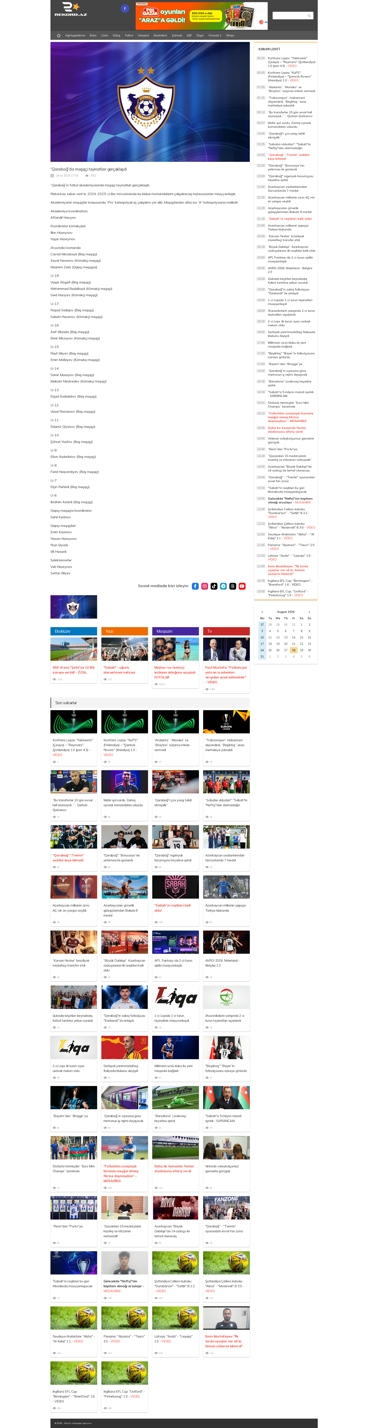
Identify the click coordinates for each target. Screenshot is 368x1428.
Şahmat (177, 35)
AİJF (189, 35)
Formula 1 (215, 35)
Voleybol (143, 35)
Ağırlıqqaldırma (75, 35)
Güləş (116, 35)
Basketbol (160, 35)
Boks (93, 35)
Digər (200, 35)
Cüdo (104, 35)
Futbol (129, 35)
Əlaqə (230, 35)
